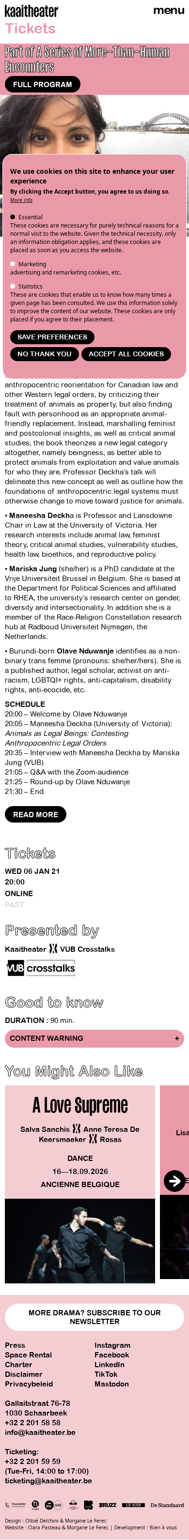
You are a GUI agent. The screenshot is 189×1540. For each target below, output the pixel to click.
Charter (18, 1364)
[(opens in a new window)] (41, 968)
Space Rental (28, 1355)
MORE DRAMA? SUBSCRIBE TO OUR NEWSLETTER (95, 1317)
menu (168, 10)
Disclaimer (24, 1374)
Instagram (112, 1345)
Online (19, 893)
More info (21, 200)
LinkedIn (109, 1364)
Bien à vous (163, 1527)
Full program (42, 84)
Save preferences (52, 337)
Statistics (30, 286)
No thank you (44, 354)
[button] (174, 1181)
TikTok (106, 1374)
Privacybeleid (29, 1384)
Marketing (32, 264)
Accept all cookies (126, 354)
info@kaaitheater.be (40, 1432)
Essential (30, 217)
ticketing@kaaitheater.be (48, 1481)
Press (15, 1345)
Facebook (111, 1355)
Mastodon (111, 1384)
